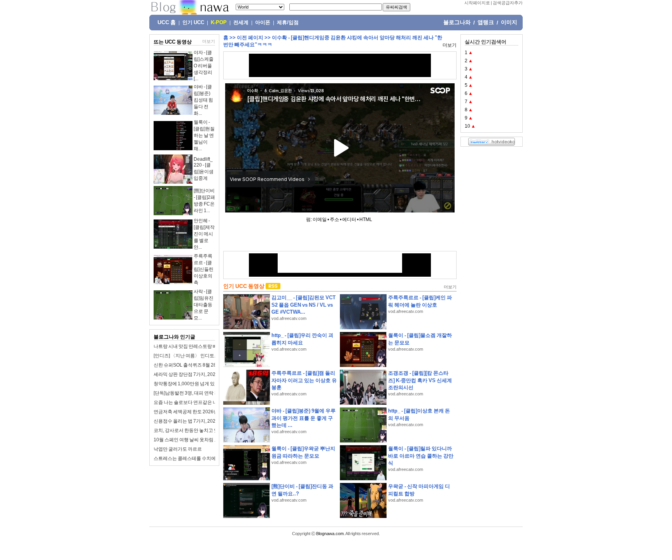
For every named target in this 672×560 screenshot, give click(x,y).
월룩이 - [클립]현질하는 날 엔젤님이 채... (204, 135)
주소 (334, 219)
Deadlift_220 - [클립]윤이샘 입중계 (204, 168)
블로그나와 (457, 22)
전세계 (240, 22)
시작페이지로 (477, 2)
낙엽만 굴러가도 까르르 (178, 449)
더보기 (208, 41)
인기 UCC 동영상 (243, 286)
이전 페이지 (250, 37)
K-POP (219, 22)
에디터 (349, 219)
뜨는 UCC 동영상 (173, 42)
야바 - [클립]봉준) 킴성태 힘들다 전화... (203, 100)
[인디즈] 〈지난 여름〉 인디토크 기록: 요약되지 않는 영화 (212, 355)
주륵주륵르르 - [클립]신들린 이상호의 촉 (204, 269)
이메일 (320, 219)
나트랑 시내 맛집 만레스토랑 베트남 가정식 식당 (203, 346)
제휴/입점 (288, 22)
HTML (365, 219)
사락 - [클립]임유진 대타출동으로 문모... (204, 305)
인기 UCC (193, 22)
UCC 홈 (167, 22)
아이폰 (262, 22)
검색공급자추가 (508, 2)
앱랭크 (486, 22)
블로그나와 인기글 (174, 337)
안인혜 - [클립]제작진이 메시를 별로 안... (204, 234)
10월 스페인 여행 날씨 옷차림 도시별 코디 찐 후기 (204, 439)
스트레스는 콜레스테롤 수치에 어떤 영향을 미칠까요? (208, 458)
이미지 (509, 22)
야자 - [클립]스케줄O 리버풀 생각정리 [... (204, 65)
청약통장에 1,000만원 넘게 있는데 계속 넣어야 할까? (208, 383)
